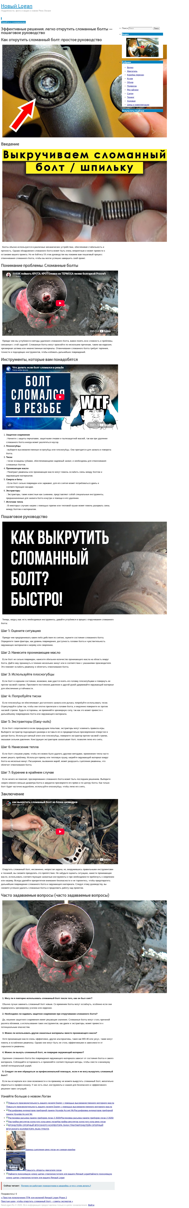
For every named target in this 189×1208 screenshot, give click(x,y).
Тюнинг (130, 97)
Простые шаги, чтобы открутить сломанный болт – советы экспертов (37, 1201)
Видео (130, 67)
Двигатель (132, 71)
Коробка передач (135, 75)
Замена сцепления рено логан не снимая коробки (50, 1149)
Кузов (130, 78)
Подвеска (132, 86)
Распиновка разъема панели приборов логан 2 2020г (87, 1118)
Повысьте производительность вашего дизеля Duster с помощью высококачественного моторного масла (59, 1106)
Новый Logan (16, 6)
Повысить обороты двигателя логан (43, 1170)
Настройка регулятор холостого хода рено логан (81, 1121)
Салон (130, 93)
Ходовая (131, 101)
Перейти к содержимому (13, 22)
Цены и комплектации (138, 105)
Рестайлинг (133, 90)
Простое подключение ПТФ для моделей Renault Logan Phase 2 (34, 1197)
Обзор (130, 82)
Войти (91, 1205)
